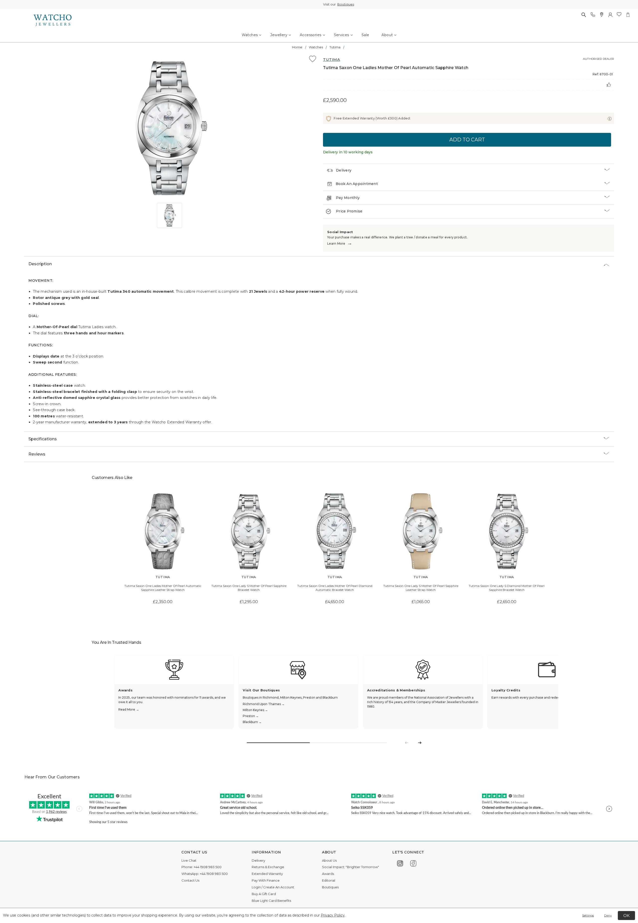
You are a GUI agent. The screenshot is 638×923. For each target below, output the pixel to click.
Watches (250, 35)
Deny (608, 915)
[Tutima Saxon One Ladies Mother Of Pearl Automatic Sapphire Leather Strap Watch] (163, 531)
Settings (588, 915)
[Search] (583, 14)
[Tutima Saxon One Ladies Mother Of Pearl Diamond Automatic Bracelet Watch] (335, 531)
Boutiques (326, 4)
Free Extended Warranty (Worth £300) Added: (372, 118)
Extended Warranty (267, 874)
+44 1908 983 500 (208, 867)
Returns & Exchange (268, 867)
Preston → (251, 716)
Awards (328, 874)
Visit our (319, 4)
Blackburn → (252, 722)
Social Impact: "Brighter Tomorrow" (350, 867)
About (387, 35)
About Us (329, 860)
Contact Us (190, 880)
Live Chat (188, 860)
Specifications (42, 439)
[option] (169, 128)
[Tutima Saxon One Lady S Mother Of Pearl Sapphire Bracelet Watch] (249, 531)
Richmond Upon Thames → (264, 704)
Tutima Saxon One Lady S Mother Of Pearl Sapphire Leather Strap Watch (420, 588)
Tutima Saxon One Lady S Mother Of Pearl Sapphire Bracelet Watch (248, 588)
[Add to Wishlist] (313, 60)
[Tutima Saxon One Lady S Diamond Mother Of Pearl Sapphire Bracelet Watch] (507, 531)
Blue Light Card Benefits (271, 901)
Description (40, 264)
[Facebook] (413, 862)
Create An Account (278, 887)
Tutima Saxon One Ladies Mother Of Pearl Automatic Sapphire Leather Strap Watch (162, 588)
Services (341, 35)
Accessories (310, 35)
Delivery (343, 170)
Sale (365, 35)
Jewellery (278, 35)
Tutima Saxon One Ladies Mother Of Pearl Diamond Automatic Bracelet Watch (334, 588)
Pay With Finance (266, 880)
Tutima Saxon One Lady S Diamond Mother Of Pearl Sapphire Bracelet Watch (507, 588)
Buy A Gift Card (264, 894)
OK (626, 915)
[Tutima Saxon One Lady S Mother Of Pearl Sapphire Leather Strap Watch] (421, 531)
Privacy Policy (333, 915)
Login (256, 887)
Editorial (328, 880)
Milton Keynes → (255, 710)
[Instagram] (400, 862)
